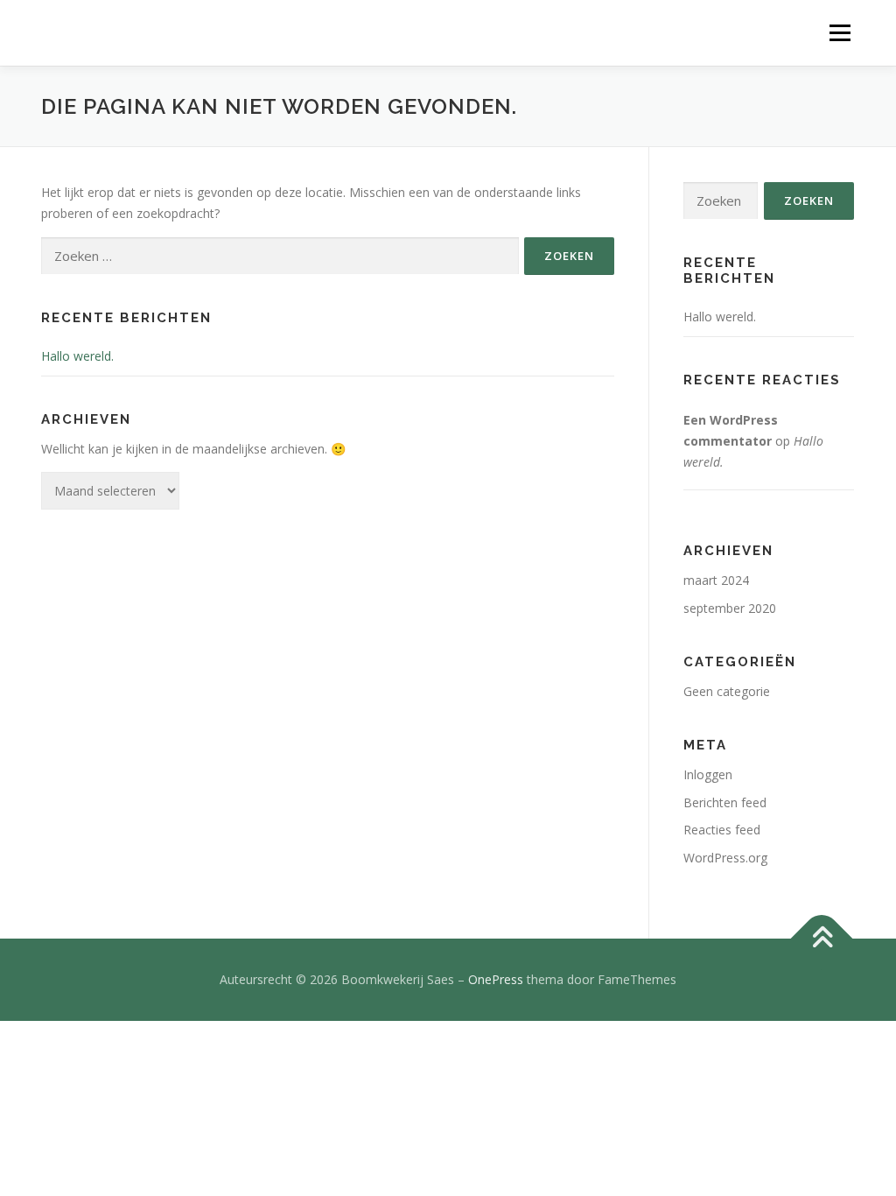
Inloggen (707, 774)
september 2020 (729, 608)
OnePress (495, 979)
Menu (839, 33)
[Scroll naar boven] (822, 939)
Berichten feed (724, 802)
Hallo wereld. (77, 356)
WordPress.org (725, 857)
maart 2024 (716, 580)
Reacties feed (721, 829)
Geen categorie (726, 691)
